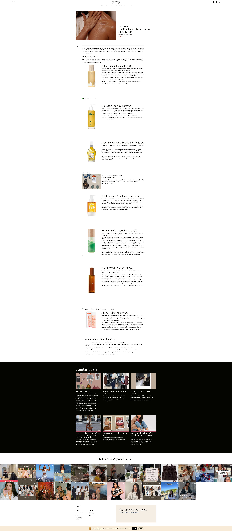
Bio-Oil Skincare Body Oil (115, 312)
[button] (101, 5)
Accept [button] (134, 528)
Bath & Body (126, 26)
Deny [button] (141, 528)
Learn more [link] (101, 529)
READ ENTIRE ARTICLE (107, 183)
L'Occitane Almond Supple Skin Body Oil (122, 142)
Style (101, 5)
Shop (120, 5)
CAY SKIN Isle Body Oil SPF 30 (117, 268)
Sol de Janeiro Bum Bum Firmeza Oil (121, 196)
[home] (116, 2)
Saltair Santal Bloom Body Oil (117, 65)
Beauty (106, 5)
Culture (115, 5)
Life (111, 5)
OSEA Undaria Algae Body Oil (117, 105)
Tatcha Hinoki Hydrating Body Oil (119, 230)
